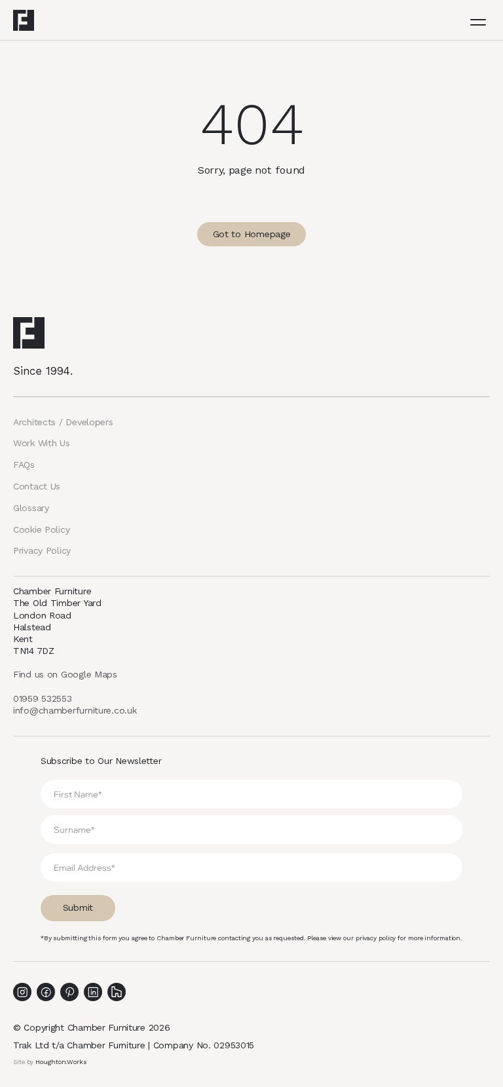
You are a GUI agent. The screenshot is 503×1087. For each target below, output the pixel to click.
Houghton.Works (60, 1061)
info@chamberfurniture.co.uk (74, 710)
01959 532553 (42, 698)
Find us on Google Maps (65, 674)
